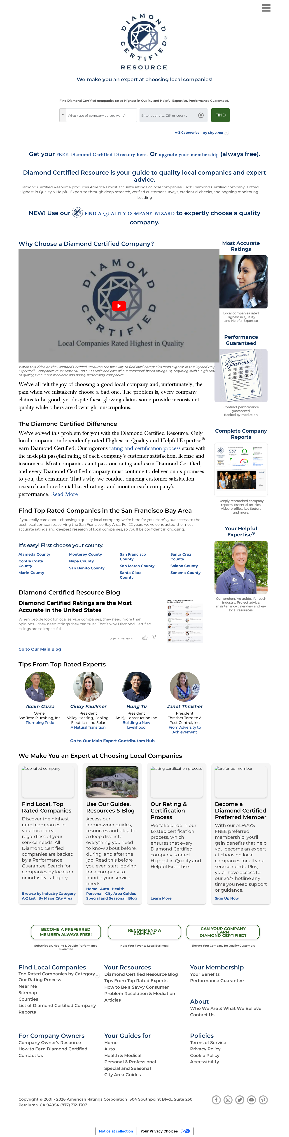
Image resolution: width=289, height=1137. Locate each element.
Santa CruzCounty (180, 556)
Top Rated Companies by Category (57, 973)
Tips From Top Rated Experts (136, 980)
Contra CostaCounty (31, 563)
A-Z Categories (187, 132)
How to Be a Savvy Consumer (136, 987)
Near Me (28, 986)
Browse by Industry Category (49, 893)
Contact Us (202, 1014)
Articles (112, 1000)
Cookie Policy (204, 1055)
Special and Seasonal (106, 898)
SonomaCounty (185, 573)
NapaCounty (81, 561)
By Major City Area (55, 898)
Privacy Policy (205, 1049)
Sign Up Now (227, 898)
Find (220, 115)
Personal (94, 893)
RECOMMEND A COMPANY (144, 932)
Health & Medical (122, 1055)
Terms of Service (208, 1042)
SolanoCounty (184, 566)
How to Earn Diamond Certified (53, 1049)
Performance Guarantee (217, 980)
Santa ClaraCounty (131, 575)
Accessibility (204, 1061)
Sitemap (28, 992)
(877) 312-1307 (73, 1105)
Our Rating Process (40, 979)
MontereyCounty (85, 554)
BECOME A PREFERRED (66, 932)
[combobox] (101, 115)
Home (91, 889)
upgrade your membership (189, 154)
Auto (104, 889)
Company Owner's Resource (50, 1042)
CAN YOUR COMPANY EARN (223, 932)
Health (118, 889)
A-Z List (29, 898)
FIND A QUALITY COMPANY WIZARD (130, 213)
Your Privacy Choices (159, 1131)
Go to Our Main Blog (40, 649)
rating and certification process (145, 448)
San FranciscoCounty (133, 556)
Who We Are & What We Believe (225, 1008)
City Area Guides (120, 893)
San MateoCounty (137, 566)
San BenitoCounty (87, 568)
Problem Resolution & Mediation (139, 993)
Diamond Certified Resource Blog (141, 974)
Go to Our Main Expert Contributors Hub (112, 740)
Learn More (161, 898)
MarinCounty (31, 573)
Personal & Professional (130, 1061)
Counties (28, 999)
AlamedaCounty (34, 554)
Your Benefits (205, 974)
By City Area (213, 132)
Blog (132, 898)
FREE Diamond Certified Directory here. (102, 154)
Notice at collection (116, 1131)
